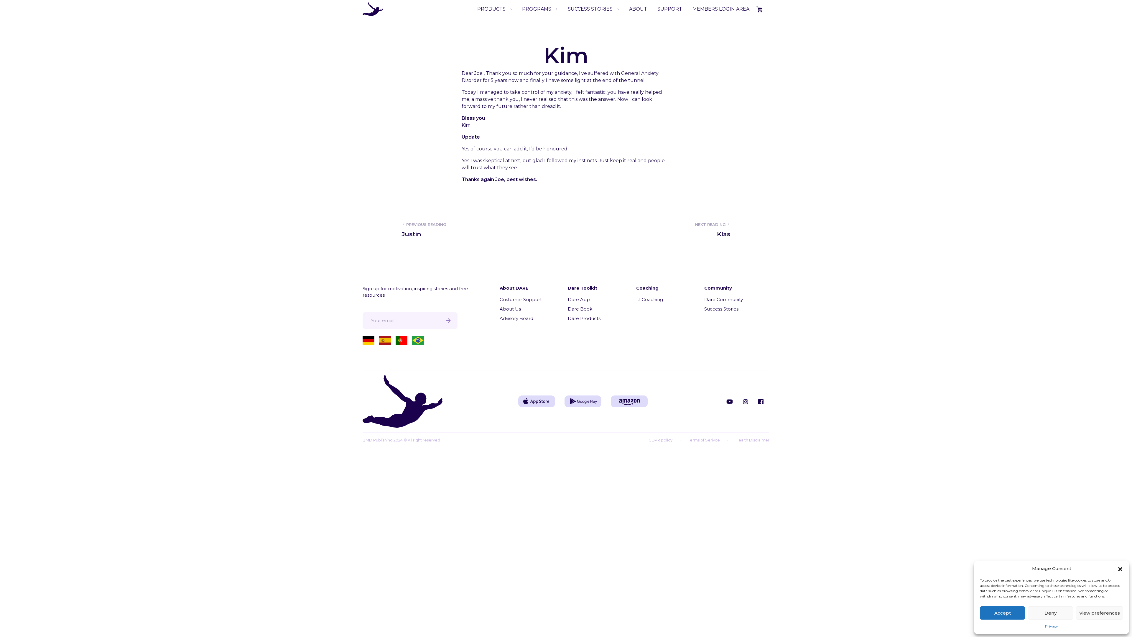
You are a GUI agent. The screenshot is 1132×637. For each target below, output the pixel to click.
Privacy (1051, 626)
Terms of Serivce (704, 440)
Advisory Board (516, 318)
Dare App (579, 299)
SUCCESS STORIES (590, 9)
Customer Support (521, 299)
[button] (1120, 569)
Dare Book (580, 309)
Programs (536, 9)
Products (491, 9)
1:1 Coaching (649, 299)
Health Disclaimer (752, 440)
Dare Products (584, 318)
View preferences (1099, 613)
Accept (1002, 613)
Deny (1050, 613)
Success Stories (721, 309)
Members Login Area (720, 9)
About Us (510, 309)
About (638, 9)
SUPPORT (669, 9)
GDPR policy (660, 440)
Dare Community (723, 299)
